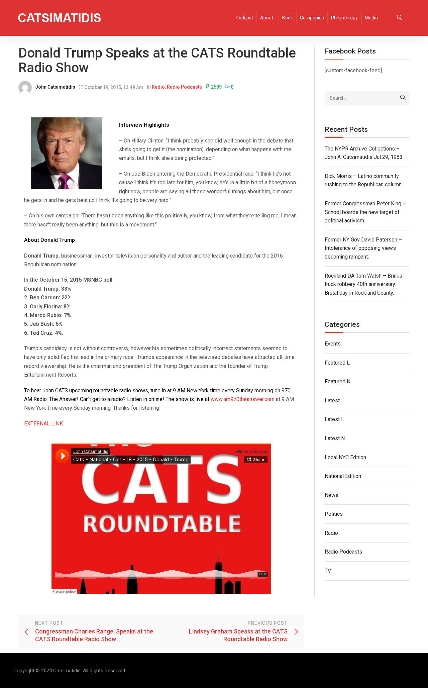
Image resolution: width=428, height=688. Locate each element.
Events (333, 343)
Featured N (337, 381)
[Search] (403, 98)
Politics (334, 514)
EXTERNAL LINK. (44, 423)
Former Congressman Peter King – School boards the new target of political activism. (365, 212)
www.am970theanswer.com (243, 399)
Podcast (244, 17)
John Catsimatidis (55, 87)
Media (371, 17)
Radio (158, 87)
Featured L (337, 363)
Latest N (335, 438)
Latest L (334, 419)
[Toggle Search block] (399, 18)
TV (328, 571)
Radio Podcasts (184, 87)
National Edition (343, 476)
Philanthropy (344, 17)
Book (287, 17)
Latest (332, 400)
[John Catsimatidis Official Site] (59, 17)
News (331, 495)
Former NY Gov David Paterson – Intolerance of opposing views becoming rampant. (363, 248)
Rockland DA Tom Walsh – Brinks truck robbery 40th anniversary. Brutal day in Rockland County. (363, 284)
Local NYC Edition (345, 457)
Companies (312, 17)
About (266, 17)
